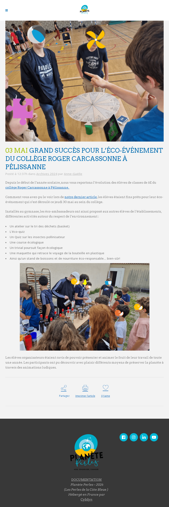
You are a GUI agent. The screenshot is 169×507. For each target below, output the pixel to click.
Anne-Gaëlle (73, 174)
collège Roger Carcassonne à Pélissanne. (37, 187)
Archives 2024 (46, 174)
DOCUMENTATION (86, 480)
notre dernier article (81, 197)
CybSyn (86, 499)
